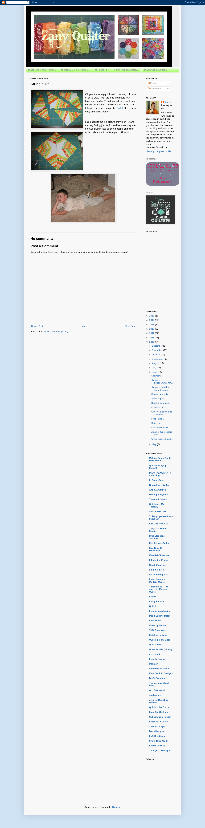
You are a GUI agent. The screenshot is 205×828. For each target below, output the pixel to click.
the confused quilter (160, 611)
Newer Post (37, 326)
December (157, 346)
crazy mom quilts (158, 574)
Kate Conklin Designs (161, 673)
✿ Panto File (102, 69)
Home (84, 326)
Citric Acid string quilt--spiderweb (162, 413)
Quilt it (152, 606)
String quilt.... (158, 423)
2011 (152, 337)
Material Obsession (159, 555)
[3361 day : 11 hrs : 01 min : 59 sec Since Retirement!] (162, 185)
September (158, 359)
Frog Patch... (157, 418)
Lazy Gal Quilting (158, 712)
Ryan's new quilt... (160, 394)
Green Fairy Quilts (159, 485)
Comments (155, 88)
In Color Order (156, 480)
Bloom (152, 596)
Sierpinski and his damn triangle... (160, 388)
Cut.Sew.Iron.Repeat (160, 717)
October (156, 354)
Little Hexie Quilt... (160, 427)
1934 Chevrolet (157, 630)
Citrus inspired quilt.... (162, 439)
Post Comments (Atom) (56, 331)
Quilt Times (155, 644)
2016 (152, 315)
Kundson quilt (158, 407)
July (154, 367)
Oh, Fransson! (157, 690)
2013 (152, 329)
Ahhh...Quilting (157, 489)
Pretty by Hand (157, 601)
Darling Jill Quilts (158, 494)
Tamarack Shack (158, 499)
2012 (152, 333)
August (156, 363)
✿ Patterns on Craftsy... (126, 69)
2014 (152, 324)
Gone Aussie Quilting (160, 649)
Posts (153, 83)
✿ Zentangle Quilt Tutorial (42, 69)
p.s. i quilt (154, 654)
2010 (152, 342)
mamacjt (153, 663)
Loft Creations (157, 736)
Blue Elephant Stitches (156, 537)
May (154, 444)
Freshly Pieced (157, 659)
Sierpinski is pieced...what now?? (163, 381)
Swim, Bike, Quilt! (158, 741)
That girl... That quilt (160, 750)
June (155, 372)
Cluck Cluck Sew (158, 565)
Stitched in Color (158, 635)
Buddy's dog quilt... (161, 403)
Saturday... (156, 375)
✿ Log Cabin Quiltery (155, 69)
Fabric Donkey (157, 745)
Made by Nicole (157, 625)
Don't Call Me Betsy (159, 615)
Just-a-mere (155, 695)
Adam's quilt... (158, 398)
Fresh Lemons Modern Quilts (157, 580)
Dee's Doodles (157, 678)
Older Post (130, 326)
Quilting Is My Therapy (156, 505)
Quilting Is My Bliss (159, 639)
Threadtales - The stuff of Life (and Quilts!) (158, 589)
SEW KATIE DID (157, 511)
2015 (152, 320)
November (157, 350)
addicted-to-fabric (159, 668)
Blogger (116, 807)
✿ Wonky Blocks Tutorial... (75, 69)
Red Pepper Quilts (159, 543)
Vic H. (167, 102)
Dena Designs (156, 731)
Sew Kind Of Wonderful (156, 549)
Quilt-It (119, 108)
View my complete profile (158, 151)
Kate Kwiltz (155, 620)
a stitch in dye (157, 726)
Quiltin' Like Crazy (159, 707)
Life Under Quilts (158, 523)
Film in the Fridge (158, 560)
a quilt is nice (156, 569)
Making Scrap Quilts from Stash (160, 459)
